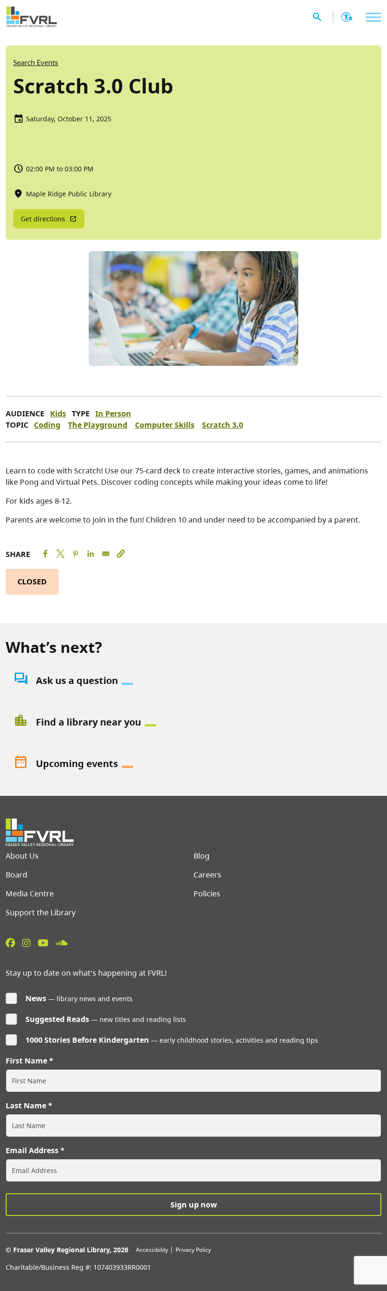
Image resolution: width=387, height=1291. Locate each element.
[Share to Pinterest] (75, 553)
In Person (113, 413)
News (35, 998)
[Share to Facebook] (45, 553)
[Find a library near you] (193, 722)
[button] (120, 553)
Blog (202, 856)
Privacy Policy (193, 1250)
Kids (58, 413)
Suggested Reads (57, 1019)
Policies (207, 893)
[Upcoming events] (193, 764)
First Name (26, 1060)
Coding (47, 425)
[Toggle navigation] (371, 17)
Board (16, 874)
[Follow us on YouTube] (43, 942)
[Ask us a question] (193, 681)
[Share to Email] (105, 553)
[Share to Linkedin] (90, 553)
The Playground (97, 425)
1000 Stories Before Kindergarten (87, 1040)
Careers (207, 874)
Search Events (35, 62)
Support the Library (41, 912)
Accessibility (152, 1250)
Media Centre (30, 893)
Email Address (32, 1150)
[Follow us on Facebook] (10, 942)
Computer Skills (164, 425)
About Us (22, 856)
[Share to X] (60, 553)
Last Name (26, 1105)
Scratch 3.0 (222, 425)
